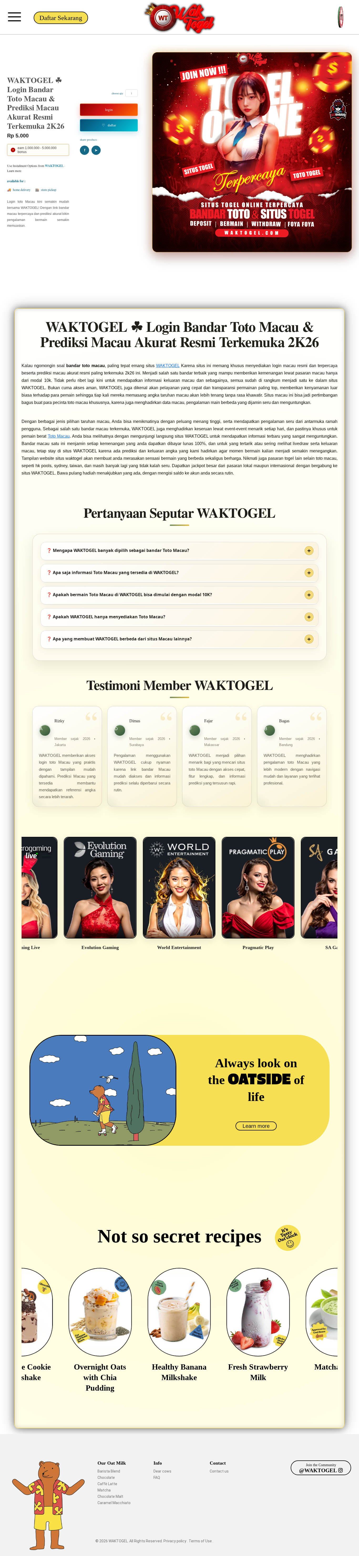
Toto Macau (59, 436)
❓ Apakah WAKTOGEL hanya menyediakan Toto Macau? (106, 617)
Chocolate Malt (110, 1496)
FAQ (156, 1477)
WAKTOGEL (168, 365)
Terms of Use (201, 1541)
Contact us (219, 1471)
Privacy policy (175, 1541)
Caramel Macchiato (114, 1503)
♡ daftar (109, 125)
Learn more (256, 1126)
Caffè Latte (107, 1484)
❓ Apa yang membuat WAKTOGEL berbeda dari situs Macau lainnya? (119, 639)
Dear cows (162, 1471)
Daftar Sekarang (60, 17)
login (109, 109)
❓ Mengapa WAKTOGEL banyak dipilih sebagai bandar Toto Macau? (118, 550)
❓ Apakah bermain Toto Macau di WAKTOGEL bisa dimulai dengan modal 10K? (129, 594)
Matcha (104, 1490)
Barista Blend (109, 1471)
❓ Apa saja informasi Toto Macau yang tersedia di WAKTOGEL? (113, 572)
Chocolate (106, 1477)
